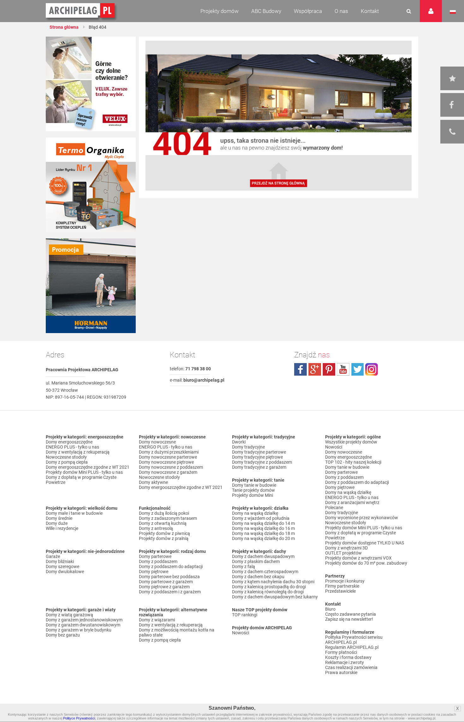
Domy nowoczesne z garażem (168, 472)
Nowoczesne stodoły (66, 457)
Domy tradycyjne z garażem (259, 467)
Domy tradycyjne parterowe (259, 452)
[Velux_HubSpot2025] (91, 84)
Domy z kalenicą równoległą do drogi (268, 591)
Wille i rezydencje (62, 528)
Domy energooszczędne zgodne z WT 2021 (87, 467)
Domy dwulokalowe (65, 571)
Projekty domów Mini (252, 495)
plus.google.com (314, 369)
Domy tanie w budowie (254, 485)
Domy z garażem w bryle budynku (78, 629)
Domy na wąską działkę (255, 513)
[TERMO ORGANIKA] (91, 185)
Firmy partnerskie (342, 586)
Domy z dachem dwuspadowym (263, 556)
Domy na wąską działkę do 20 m (263, 538)
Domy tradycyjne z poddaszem (262, 462)
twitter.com (357, 369)
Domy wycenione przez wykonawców (361, 517)
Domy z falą (243, 566)
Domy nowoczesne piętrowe (166, 462)
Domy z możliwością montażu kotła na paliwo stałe (176, 632)
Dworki (239, 441)
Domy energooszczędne (69, 441)
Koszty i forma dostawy (348, 657)
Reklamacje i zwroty (344, 662)
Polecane (334, 507)
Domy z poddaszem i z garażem (170, 591)
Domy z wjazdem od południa (260, 518)
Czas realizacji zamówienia (351, 667)
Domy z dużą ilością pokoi (164, 513)
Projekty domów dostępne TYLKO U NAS (364, 542)
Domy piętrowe (153, 571)
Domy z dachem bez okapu (258, 576)
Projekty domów (219, 11)
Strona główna (64, 27)
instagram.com (371, 369)
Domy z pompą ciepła (67, 462)
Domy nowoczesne (157, 441)
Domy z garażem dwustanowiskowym (83, 624)
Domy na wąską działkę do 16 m (263, 528)
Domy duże (57, 523)
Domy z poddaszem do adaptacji (171, 566)
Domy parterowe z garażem (166, 581)
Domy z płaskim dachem (256, 561)
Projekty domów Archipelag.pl (80, 11)
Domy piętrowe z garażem (164, 586)
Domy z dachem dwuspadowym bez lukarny (275, 596)
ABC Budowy (266, 11)
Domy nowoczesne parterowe (168, 457)
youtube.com (343, 369)
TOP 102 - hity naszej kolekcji (353, 462)
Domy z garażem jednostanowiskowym (84, 619)
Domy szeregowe (62, 566)
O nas (341, 11)
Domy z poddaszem (158, 561)
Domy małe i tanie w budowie (74, 513)
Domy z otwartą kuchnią (163, 523)
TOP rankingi (244, 614)
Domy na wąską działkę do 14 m (263, 523)
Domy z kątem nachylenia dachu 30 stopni (273, 581)
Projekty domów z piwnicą (164, 533)
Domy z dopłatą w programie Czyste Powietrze (81, 480)
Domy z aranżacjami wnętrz (352, 502)
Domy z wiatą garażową (69, 614)
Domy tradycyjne (248, 446)
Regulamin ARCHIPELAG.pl (351, 647)
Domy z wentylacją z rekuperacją (78, 452)
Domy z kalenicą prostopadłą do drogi (269, 586)
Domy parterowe (155, 556)
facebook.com (300, 369)
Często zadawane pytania (350, 614)
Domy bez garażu (63, 634)
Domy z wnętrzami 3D (346, 547)
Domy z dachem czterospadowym (265, 571)
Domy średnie (59, 518)
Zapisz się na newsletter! (349, 619)
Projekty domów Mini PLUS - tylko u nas (84, 472)
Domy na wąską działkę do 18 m (263, 533)
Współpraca (308, 11)
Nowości (240, 632)
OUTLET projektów (343, 552)
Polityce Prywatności (79, 718)
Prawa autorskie (341, 672)
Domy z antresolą (156, 528)
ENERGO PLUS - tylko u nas (72, 446)
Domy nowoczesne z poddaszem (171, 467)
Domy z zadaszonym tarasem (168, 518)
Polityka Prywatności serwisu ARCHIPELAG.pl (354, 640)
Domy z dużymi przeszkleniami (169, 452)
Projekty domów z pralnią (163, 538)
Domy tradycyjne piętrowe (257, 457)
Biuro (330, 609)
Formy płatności (341, 652)
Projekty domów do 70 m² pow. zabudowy (366, 563)
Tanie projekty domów (253, 490)
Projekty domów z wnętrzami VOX (358, 558)
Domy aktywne (153, 482)
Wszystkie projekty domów (351, 441)
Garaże (53, 556)
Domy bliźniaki (60, 561)
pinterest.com (329, 369)
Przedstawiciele (340, 591)
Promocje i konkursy (345, 581)
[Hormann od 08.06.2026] (91, 285)
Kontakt (370, 11)
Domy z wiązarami (157, 619)
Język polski (453, 12)
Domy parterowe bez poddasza (169, 576)
